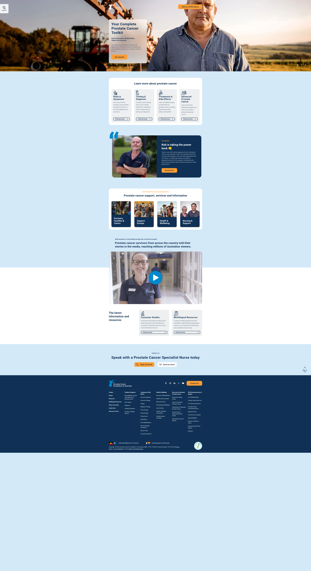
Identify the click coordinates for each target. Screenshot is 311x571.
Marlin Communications (136, 449)
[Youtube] (183, 383)
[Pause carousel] (297, 65)
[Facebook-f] (166, 383)
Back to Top (305, 370)
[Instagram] (170, 383)
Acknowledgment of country (129, 443)
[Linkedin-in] (174, 383)
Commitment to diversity (160, 443)
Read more (169, 165)
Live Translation (118, 449)
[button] (301, 64)
